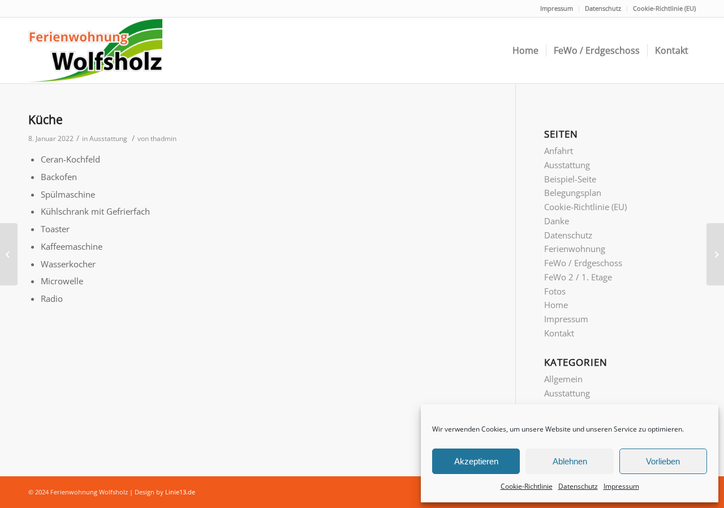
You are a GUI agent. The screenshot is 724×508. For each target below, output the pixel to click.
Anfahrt (558, 150)
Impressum (621, 486)
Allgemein (563, 379)
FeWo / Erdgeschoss (583, 262)
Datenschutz (578, 486)
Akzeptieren (476, 461)
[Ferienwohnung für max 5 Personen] (715, 254)
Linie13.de (180, 492)
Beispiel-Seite (570, 179)
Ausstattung (108, 138)
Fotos (555, 291)
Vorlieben (663, 461)
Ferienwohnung (574, 248)
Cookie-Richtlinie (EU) (664, 8)
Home (556, 304)
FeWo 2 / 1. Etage (578, 277)
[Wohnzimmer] (9, 254)
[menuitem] (525, 50)
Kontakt (559, 333)
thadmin (163, 138)
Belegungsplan (572, 192)
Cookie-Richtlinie (527, 486)
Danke (556, 221)
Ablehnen (570, 461)
